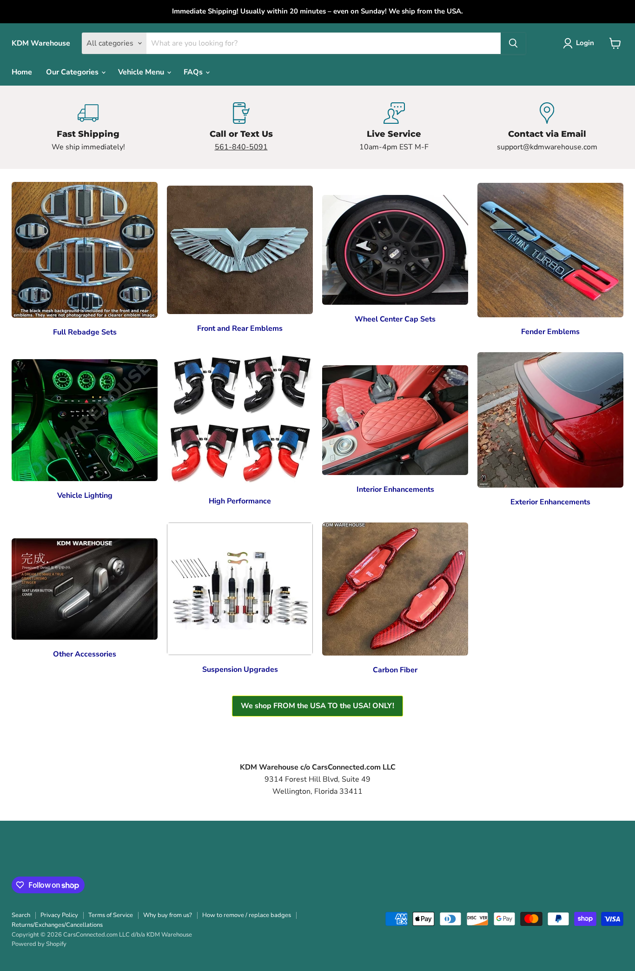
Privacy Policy (59, 915)
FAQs (194, 72)
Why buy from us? (167, 915)
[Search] (513, 43)
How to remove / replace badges (246, 915)
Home (22, 72)
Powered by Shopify (39, 944)
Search (21, 915)
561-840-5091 (241, 147)
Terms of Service (110, 915)
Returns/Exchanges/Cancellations (57, 925)
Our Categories (73, 72)
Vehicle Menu (142, 72)
